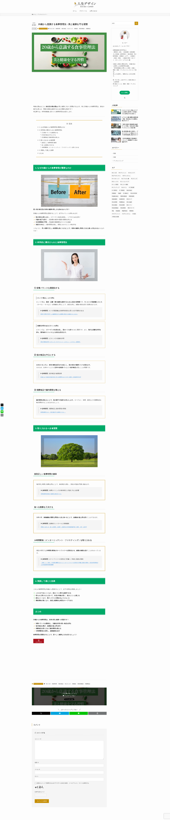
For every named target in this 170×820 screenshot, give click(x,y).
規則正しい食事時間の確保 (49, 142)
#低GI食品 (64, 28)
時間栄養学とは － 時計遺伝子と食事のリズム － (53, 412)
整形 (114, 153)
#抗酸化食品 (115, 196)
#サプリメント (122, 172)
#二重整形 (121, 190)
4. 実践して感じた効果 (46, 150)
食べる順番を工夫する (48, 145)
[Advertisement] (69, 90)
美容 (114, 157)
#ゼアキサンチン (116, 175)
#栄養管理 (121, 199)
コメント (38, 739)
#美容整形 (123, 208)
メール (37, 769)
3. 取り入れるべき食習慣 (47, 140)
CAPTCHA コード (40, 792)
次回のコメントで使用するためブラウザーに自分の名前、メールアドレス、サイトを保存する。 (63, 783)
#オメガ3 (52, 28)
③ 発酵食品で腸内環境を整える (50, 137)
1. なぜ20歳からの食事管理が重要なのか (52, 127)
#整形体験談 (123, 196)
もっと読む (124, 92)
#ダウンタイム (126, 175)
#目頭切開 (121, 205)
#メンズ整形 (115, 184)
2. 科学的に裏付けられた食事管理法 (50, 130)
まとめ (41, 153)
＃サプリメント (116, 213)
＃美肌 (134, 213)
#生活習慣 (114, 202)
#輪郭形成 (124, 211)
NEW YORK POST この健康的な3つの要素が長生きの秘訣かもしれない (59, 314)
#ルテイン (124, 187)
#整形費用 (114, 199)
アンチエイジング (43, 28)
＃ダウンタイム (126, 213)
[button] (41, 713)
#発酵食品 (88, 28)
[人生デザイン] (85, 4)
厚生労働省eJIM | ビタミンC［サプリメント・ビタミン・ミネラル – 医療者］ (60, 342)
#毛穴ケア (129, 199)
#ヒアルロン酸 (125, 178)
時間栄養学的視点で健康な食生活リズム (51, 494)
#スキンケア (131, 172)
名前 (37, 762)
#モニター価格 (124, 184)
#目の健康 (129, 202)
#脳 (113, 211)
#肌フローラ (131, 208)
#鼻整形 (131, 211)
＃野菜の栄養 (115, 216)
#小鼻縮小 (125, 193)
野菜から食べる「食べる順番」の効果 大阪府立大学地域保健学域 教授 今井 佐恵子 (64, 527)
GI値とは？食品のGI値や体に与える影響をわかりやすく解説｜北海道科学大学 (60, 377)
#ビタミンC (70, 28)
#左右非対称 (134, 193)
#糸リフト (129, 205)
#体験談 (76, 28)
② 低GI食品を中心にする (49, 135)
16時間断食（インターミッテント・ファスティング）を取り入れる (60, 147)
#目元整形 (114, 205)
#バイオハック (115, 178)
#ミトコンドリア (124, 181)
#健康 (119, 193)
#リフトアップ (115, 187)
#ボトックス (115, 181)
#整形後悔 (131, 196)
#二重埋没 (114, 190)
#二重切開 (131, 187)
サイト (36, 776)
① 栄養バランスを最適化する (50, 132)
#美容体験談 (81, 28)
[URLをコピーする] (97, 713)
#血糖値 (118, 211)
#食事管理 (58, 28)
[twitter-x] (125, 98)
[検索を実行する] (136, 23)
